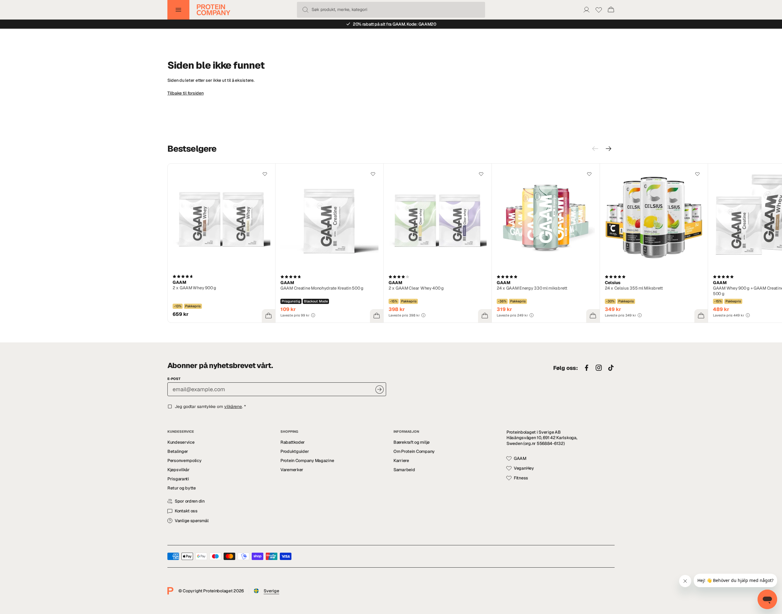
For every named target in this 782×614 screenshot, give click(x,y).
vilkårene (233, 406)
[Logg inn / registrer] (586, 9)
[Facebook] (586, 368)
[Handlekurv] (611, 9)
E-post (174, 379)
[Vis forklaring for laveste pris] (313, 315)
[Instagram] (598, 368)
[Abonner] (379, 389)
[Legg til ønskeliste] (264, 173)
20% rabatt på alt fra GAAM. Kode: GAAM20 (394, 24)
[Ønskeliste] (598, 9)
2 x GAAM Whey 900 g (194, 288)
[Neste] (608, 149)
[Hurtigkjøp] (268, 316)
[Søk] (305, 9)
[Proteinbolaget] (213, 9)
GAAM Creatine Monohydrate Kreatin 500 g (322, 288)
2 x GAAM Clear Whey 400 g (416, 288)
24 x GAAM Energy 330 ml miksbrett (532, 288)
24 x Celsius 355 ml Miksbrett (634, 288)
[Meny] (178, 10)
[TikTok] (611, 368)
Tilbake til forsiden (185, 93)
